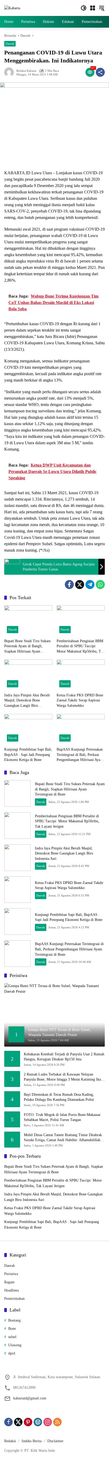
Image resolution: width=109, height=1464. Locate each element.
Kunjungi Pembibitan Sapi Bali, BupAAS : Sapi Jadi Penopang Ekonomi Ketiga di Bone (28, 754)
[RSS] (57, 1422)
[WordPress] (38, 1422)
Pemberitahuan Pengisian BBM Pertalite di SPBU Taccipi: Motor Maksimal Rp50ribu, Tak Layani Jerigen (80, 646)
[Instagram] (47, 1422)
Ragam (9, 1282)
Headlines (11, 1290)
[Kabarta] (12, 8)
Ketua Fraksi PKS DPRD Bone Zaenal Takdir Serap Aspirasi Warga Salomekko (80, 700)
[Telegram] (89, 584)
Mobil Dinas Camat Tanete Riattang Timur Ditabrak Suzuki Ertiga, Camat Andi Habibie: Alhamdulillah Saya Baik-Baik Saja (63, 1138)
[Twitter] (79, 584)
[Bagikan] (100, 72)
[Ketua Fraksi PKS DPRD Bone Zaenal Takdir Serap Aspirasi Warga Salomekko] (81, 674)
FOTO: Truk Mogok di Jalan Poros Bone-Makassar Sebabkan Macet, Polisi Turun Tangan (62, 1117)
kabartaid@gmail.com (29, 1398)
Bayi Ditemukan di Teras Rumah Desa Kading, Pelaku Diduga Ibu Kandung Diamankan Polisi (59, 1097)
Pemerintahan (14, 1299)
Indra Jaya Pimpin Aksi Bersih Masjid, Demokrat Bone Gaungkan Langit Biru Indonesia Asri (27, 700)
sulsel (12, 1337)
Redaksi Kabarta (26, 70)
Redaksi (10, 1441)
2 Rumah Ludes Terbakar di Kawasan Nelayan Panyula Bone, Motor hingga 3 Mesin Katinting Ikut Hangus (63, 1077)
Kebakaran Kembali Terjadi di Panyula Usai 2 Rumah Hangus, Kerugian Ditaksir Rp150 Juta (64, 1056)
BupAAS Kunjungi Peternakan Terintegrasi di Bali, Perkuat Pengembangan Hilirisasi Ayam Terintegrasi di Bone (80, 755)
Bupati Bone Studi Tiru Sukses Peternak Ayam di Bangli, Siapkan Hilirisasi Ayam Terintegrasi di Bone (27, 646)
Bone (12, 1329)
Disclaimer (55, 1441)
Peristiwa (11, 1274)
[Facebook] (69, 584)
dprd (11, 1353)
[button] (83, 8)
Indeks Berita (32, 1441)
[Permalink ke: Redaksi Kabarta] (10, 72)
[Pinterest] (28, 1422)
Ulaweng (14, 1345)
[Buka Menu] (92, 8)
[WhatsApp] (100, 584)
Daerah (10, 43)
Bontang (14, 1320)
